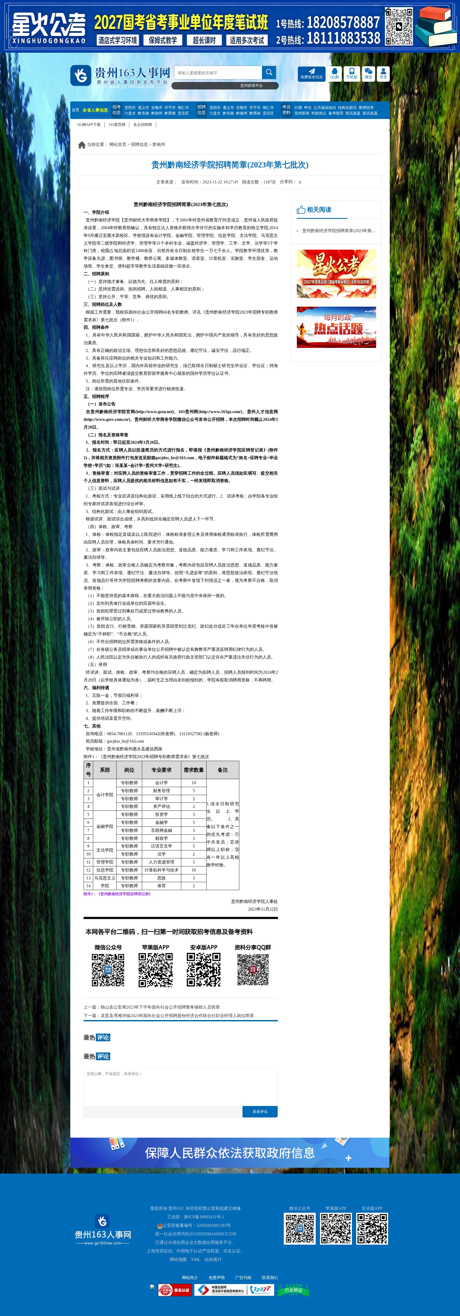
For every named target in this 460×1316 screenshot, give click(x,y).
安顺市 (156, 108)
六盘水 (130, 113)
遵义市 (143, 108)
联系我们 (270, 1278)
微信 (368, 77)
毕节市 (170, 108)
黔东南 (143, 113)
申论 (307, 108)
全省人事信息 (95, 110)
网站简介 (190, 1278)
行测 (298, 108)
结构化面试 (347, 108)
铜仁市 (183, 108)
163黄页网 (117, 125)
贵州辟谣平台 (251, 86)
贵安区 (183, 113)
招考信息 (116, 110)
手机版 (352, 77)
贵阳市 (130, 108)
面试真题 (370, 113)
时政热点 (318, 113)
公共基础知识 (325, 108)
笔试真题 (353, 113)
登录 (383, 77)
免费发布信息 (312, 77)
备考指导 (335, 113)
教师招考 (366, 108)
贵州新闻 (301, 113)
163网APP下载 (89, 125)
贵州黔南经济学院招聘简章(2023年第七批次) (339, 230)
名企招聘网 (142, 125)
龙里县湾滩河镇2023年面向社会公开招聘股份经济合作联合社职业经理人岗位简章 (177, 1015)
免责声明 (217, 1278)
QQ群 (334, 77)
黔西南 (170, 113)
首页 (75, 110)
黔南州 (156, 113)
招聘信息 (201, 110)
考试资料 (286, 110)
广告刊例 (243, 1278)
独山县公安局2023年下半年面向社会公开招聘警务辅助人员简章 (160, 1007)
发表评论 (260, 1112)
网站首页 (117, 144)
